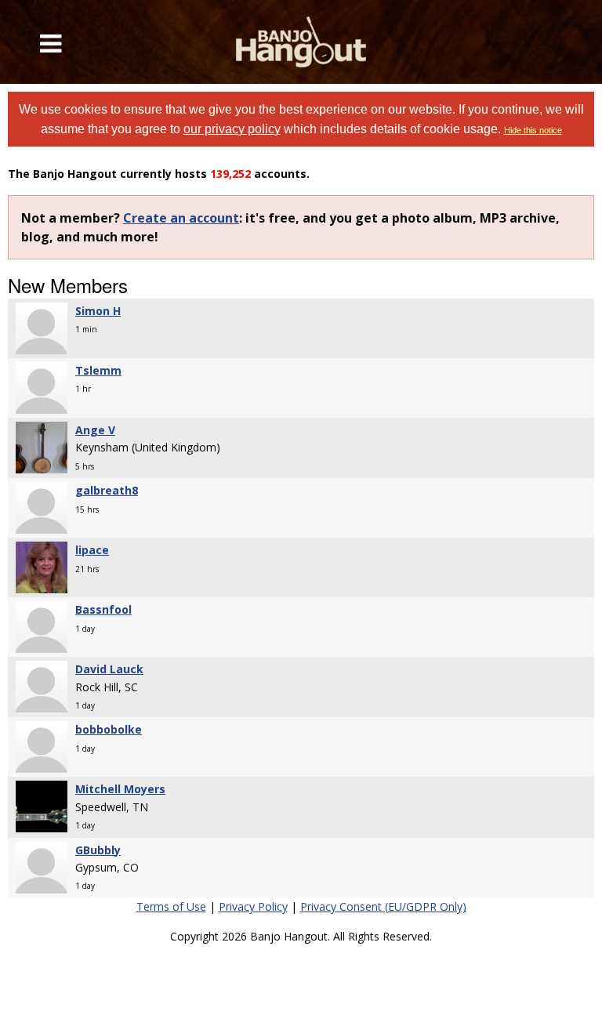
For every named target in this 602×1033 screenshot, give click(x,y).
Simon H (98, 310)
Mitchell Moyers (120, 788)
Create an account (181, 218)
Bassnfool (103, 609)
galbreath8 (106, 490)
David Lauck (109, 668)
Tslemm (98, 370)
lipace (92, 549)
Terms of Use (171, 906)
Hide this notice (533, 130)
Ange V (95, 429)
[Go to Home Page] (301, 42)
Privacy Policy (253, 906)
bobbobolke (108, 729)
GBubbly (98, 850)
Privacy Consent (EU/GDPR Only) (383, 906)
